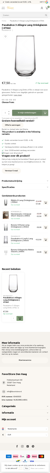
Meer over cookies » (37, 468)
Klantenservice (25, 360)
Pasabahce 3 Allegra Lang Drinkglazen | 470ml (27, 21)
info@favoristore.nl (14, 391)
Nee (26, 468)
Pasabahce (6, 30)
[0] (47, 8)
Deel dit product (30, 118)
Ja (20, 468)
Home (4, 21)
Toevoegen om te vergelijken (12, 118)
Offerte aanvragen (12, 125)
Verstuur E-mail (11, 171)
